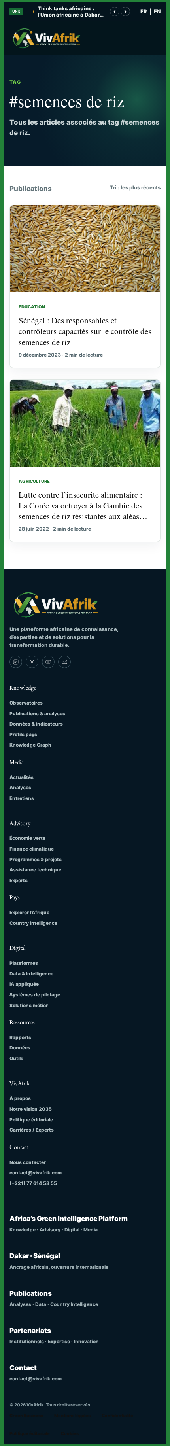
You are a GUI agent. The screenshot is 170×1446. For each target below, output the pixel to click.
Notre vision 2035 (30, 1109)
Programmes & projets (35, 859)
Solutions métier (28, 1005)
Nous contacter (27, 1162)
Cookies (70, 1433)
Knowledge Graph (30, 745)
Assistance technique (35, 870)
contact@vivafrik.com (35, 1173)
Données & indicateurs (36, 724)
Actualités (21, 777)
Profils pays (23, 734)
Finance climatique (31, 849)
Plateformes (23, 963)
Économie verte (27, 838)
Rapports (20, 1037)
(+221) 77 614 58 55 (33, 1183)
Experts (18, 880)
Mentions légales (72, 1415)
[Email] (64, 662)
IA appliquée (24, 984)
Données (19, 1048)
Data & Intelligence (31, 974)
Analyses (20, 787)
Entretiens (21, 798)
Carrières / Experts (31, 1130)
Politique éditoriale (31, 1120)
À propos (20, 1098)
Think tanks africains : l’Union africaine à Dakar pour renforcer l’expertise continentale (70, 11)
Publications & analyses (37, 713)
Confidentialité (117, 1415)
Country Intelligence (33, 923)
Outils (16, 1058)
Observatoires (26, 703)
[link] (15, 662)
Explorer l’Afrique (29, 912)
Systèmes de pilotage (34, 995)
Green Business (26, 1415)
